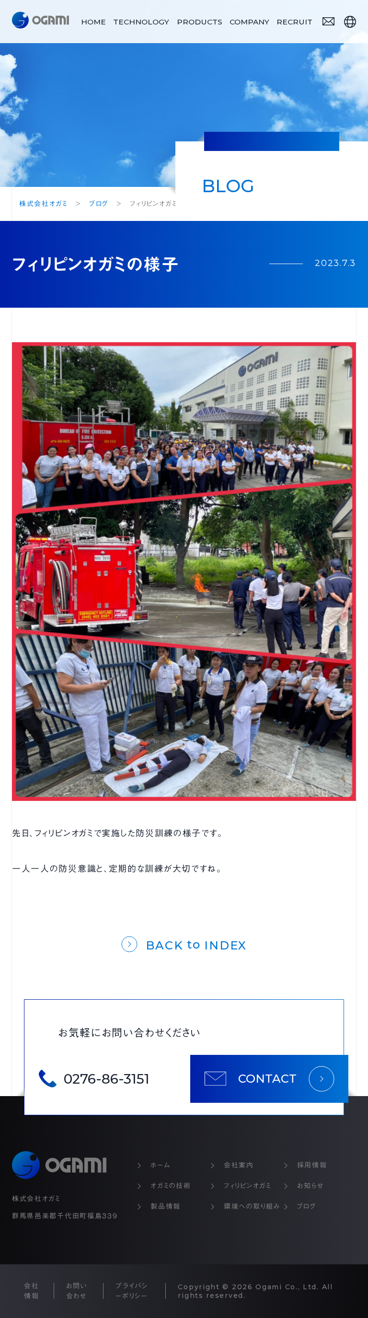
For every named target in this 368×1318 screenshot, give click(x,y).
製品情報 (165, 1206)
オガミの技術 (170, 1185)
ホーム (160, 1165)
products (199, 21)
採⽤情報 (312, 1165)
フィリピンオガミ (247, 1185)
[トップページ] (40, 21)
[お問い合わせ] (328, 21)
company (249, 21)
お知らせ (310, 1185)
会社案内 (239, 1165)
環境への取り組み (252, 1206)
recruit (294, 21)
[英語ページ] (350, 22)
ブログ (306, 1206)
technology (141, 21)
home (93, 21)
